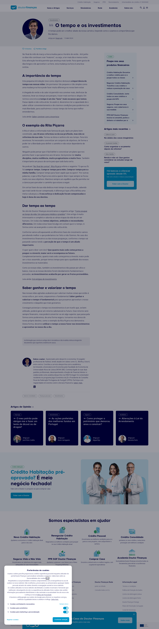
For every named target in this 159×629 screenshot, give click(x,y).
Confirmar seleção (60, 620)
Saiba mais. (55, 599)
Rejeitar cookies (12, 620)
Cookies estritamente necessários (22, 604)
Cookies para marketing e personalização (24, 612)
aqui (47, 578)
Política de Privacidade (44, 595)
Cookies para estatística (18, 608)
